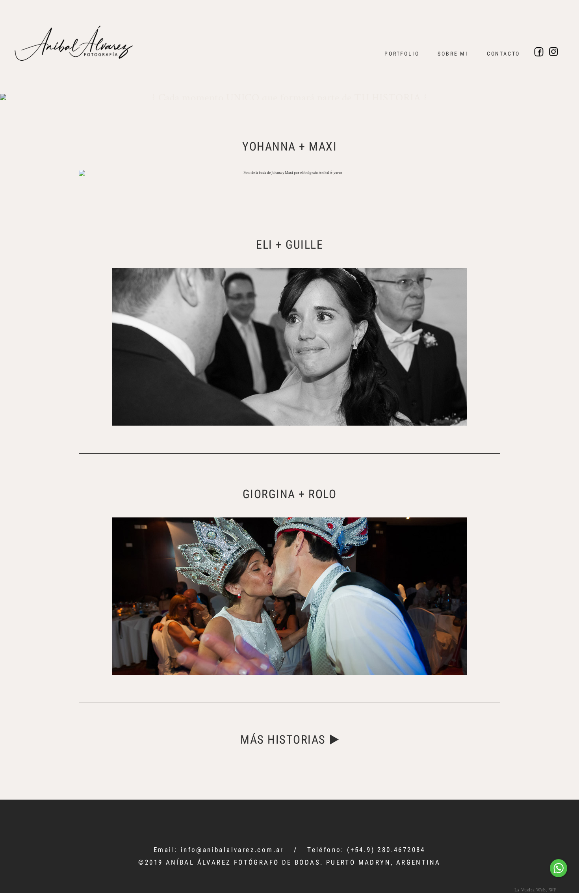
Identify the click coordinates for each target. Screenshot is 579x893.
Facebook (539, 52)
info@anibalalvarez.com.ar (232, 850)
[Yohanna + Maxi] (289, 173)
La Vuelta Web (530, 890)
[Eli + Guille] (289, 347)
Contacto (503, 53)
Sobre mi (453, 53)
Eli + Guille (289, 244)
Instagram (554, 52)
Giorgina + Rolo (290, 494)
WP (553, 890)
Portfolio (401, 53)
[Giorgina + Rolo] (289, 596)
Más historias (283, 739)
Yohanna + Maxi (289, 146)
